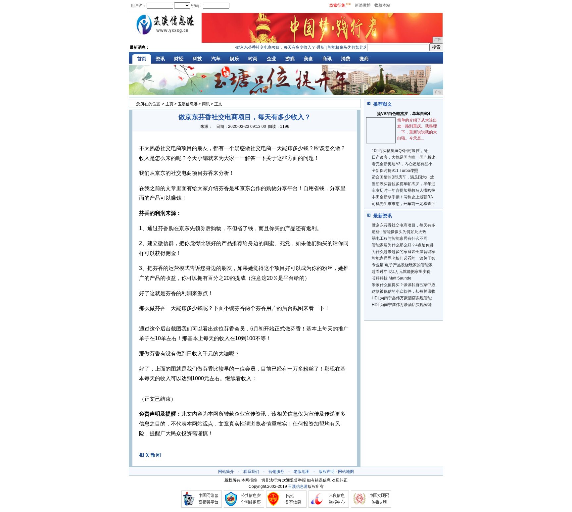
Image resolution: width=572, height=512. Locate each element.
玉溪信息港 (188, 104)
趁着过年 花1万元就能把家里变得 (401, 271)
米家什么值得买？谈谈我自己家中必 (403, 284)
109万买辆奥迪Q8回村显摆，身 (400, 150)
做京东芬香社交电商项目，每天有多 (403, 225)
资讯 (160, 58)
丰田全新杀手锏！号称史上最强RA (402, 197)
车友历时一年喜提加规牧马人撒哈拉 (403, 190)
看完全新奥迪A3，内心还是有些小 (402, 164)
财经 (178, 58)
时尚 (253, 58)
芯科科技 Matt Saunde (391, 278)
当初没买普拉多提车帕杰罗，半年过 (403, 183)
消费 (345, 58)
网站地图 (346, 471)
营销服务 (276, 471)
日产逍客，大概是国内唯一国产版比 (403, 157)
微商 (364, 58)
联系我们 (251, 471)
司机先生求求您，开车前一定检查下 (403, 203)
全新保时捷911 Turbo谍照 (395, 170)
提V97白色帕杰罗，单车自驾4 (403, 113)
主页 (169, 104)
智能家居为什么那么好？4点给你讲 (403, 245)
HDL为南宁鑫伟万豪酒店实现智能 (402, 298)
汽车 (215, 58)
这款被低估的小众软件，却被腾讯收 (403, 291)
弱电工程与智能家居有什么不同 (399, 238)
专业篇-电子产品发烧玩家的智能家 (402, 265)
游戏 (290, 58)
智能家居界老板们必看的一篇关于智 (403, 258)
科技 (197, 58)
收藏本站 (382, 5)
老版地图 (302, 471)
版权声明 (327, 471)
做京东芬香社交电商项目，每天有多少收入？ (270, 47)
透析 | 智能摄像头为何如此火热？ (340, 47)
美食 (308, 58)
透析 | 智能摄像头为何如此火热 (399, 232)
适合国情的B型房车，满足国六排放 (403, 177)
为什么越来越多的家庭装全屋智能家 (403, 251)
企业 (271, 58)
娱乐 (234, 58)
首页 (141, 58)
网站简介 (226, 471)
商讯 (327, 58)
